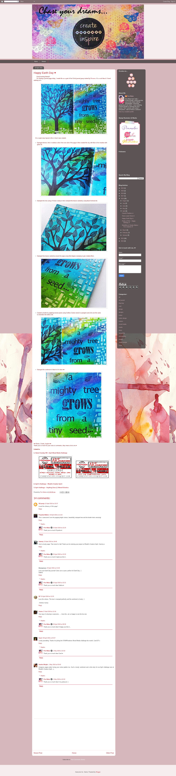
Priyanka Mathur (44, 515)
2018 (122, 193)
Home (36, 61)
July (124, 203)
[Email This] (61, 492)
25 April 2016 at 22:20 (59, 527)
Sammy (41, 541)
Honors (44, 61)
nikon (120, 330)
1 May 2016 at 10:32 (59, 651)
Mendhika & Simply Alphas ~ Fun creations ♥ (130, 226)
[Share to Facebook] (66, 492)
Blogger (98, 772)
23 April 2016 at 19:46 (50, 541)
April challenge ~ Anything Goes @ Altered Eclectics (52, 487)
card (120, 306)
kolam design (123, 318)
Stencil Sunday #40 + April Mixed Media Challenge (51, 453)
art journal (122, 300)
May (124, 208)
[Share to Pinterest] (68, 492)
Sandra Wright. (43, 664)
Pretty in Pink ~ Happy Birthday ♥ (128, 221)
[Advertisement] (74, 734)
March (125, 230)
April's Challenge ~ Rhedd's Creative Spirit (48, 484)
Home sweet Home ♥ (128, 216)
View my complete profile (126, 111)
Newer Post (38, 753)
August (125, 201)
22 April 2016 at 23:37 (51, 503)
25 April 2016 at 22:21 (59, 582)
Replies (43, 524)
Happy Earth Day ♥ (127, 218)
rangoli (121, 339)
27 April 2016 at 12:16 (49, 611)
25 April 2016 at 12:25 (47, 596)
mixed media (122, 324)
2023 (122, 188)
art (119, 297)
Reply (40, 509)
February (125, 232)
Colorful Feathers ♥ (127, 213)
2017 (122, 196)
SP (39, 596)
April (124, 211)
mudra (120, 327)
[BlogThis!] (63, 492)
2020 (122, 191)
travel (120, 345)
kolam (120, 315)
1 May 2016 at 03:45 (55, 664)
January (125, 235)
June (124, 206)
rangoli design (123, 342)
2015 (122, 238)
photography (122, 336)
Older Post (110, 753)
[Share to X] (65, 492)
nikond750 (122, 333)
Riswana (93, 78)
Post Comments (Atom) (78, 759)
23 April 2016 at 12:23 (56, 515)
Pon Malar (47, 527)
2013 (122, 241)
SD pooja (41, 503)
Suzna (41, 611)
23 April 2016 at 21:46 (53, 568)
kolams (121, 321)
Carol (40, 638)
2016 (122, 198)
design (121, 309)
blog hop (121, 303)
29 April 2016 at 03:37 (49, 638)
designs (121, 312)
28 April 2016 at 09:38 (59, 624)
